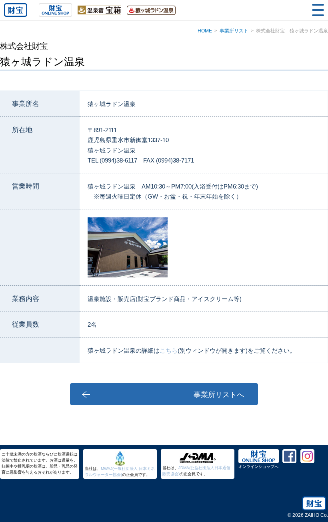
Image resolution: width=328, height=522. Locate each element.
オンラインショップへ (258, 466)
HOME (205, 31)
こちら (169, 350)
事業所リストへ (219, 395)
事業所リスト (234, 31)
